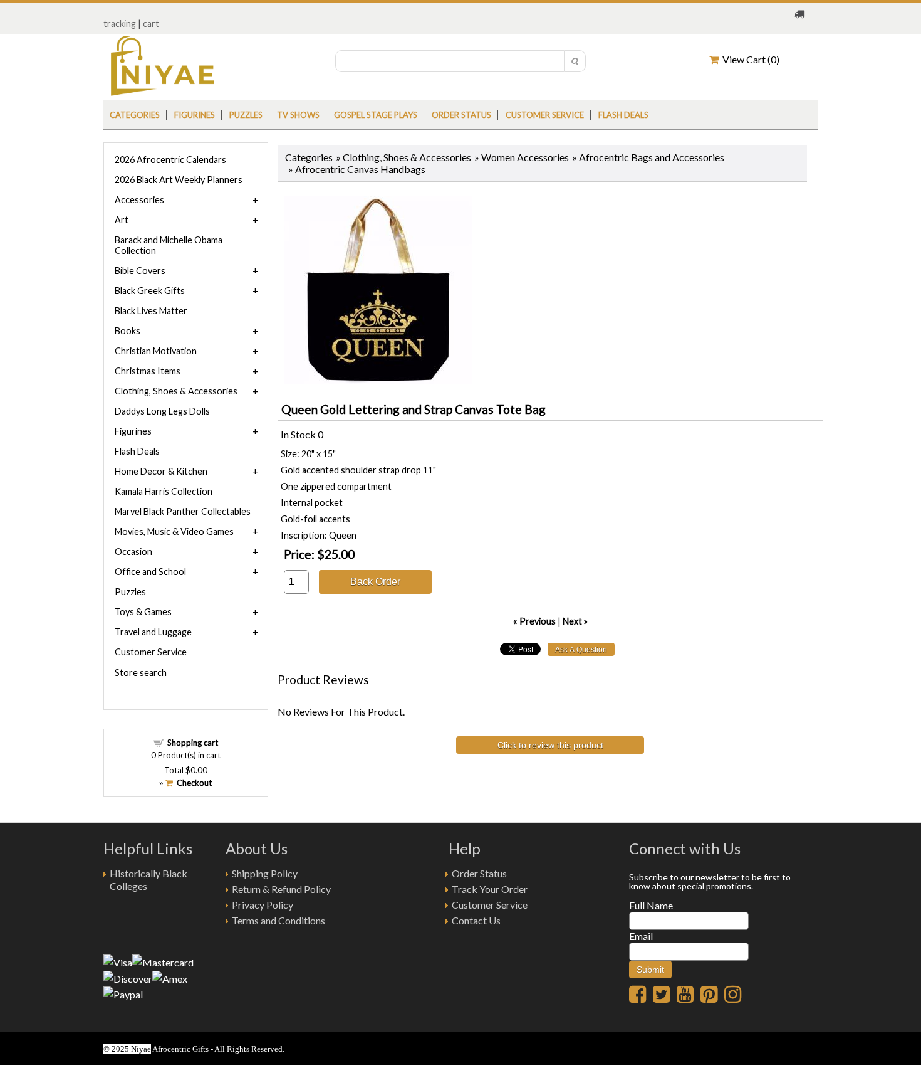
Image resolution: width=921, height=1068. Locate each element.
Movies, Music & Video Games (174, 531)
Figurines (194, 115)
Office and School (150, 571)
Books (127, 330)
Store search (141, 672)
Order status (461, 115)
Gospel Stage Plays (375, 115)
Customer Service (545, 115)
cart (151, 23)
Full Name (651, 905)
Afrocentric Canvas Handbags (360, 169)
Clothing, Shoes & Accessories (407, 157)
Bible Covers (140, 270)
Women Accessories (525, 157)
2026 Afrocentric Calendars (170, 159)
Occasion (133, 551)
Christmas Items (147, 371)
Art (121, 219)
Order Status (479, 873)
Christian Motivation (156, 351)
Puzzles (246, 115)
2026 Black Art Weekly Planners (178, 179)
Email (641, 936)
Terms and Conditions (278, 920)
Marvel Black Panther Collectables (183, 511)
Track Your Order (490, 889)
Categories (135, 115)
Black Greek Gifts (150, 290)
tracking (119, 23)
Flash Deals (623, 115)
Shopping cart (192, 743)
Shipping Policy (265, 873)
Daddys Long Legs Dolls (162, 411)
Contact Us (476, 920)
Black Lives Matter (151, 310)
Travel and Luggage (153, 632)
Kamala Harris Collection (163, 491)
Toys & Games (143, 611)
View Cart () (749, 59)
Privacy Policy (262, 905)
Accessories (139, 199)
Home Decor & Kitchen (161, 471)
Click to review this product (550, 745)
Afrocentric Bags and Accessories (651, 157)
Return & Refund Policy (281, 889)
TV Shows (298, 115)
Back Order (375, 581)
